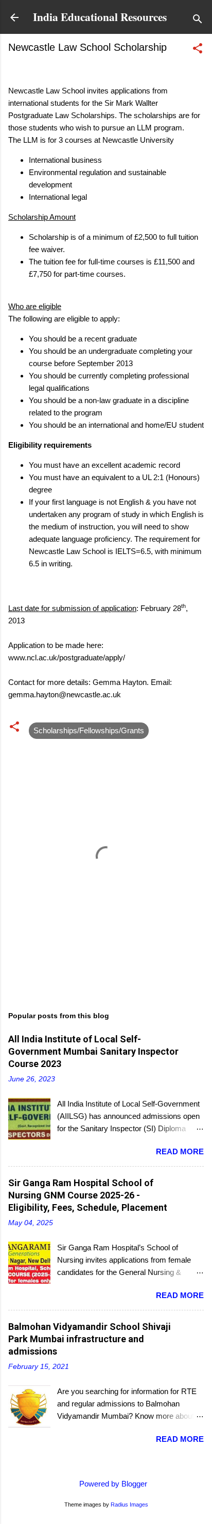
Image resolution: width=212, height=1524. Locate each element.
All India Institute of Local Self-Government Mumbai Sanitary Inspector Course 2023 (93, 1051)
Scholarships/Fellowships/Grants (88, 730)
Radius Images (129, 1504)
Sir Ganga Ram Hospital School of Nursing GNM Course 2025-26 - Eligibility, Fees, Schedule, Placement (87, 1195)
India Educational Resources (100, 17)
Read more (180, 1151)
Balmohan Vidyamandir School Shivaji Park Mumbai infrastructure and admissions (89, 1339)
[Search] (197, 20)
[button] (197, 50)
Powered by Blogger (112, 1483)
